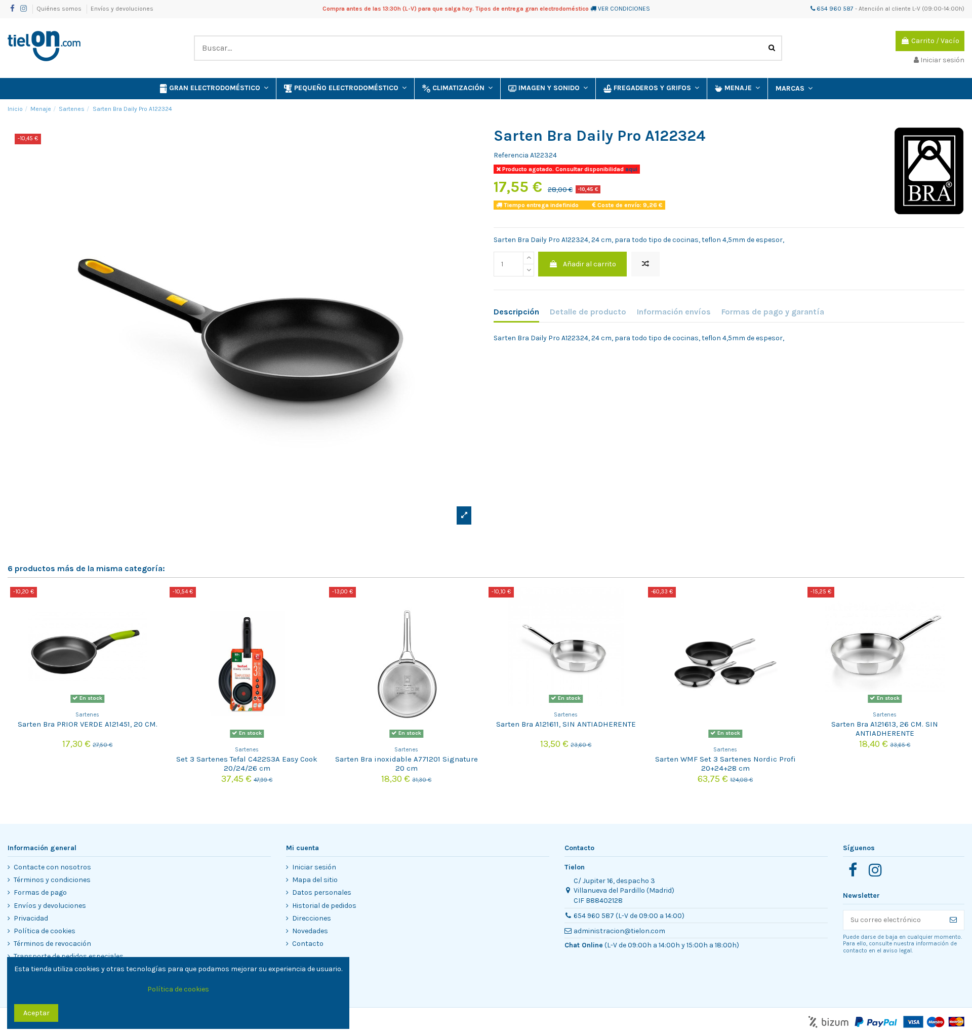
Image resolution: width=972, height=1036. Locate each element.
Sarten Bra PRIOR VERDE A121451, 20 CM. (87, 724)
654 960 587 (834, 8)
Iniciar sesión (314, 867)
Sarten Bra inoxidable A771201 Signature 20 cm (406, 763)
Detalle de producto (588, 311)
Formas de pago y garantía (772, 311)
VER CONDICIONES (624, 8)
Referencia (511, 155)
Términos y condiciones (52, 879)
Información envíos (674, 311)
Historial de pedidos (324, 905)
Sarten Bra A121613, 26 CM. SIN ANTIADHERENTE (884, 729)
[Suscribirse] (953, 920)
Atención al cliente (885, 8)
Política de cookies (44, 931)
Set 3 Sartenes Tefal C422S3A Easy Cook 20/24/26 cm (246, 763)
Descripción (516, 311)
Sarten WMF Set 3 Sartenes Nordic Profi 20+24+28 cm (725, 763)
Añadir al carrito (589, 264)
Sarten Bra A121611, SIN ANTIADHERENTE (566, 724)
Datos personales (321, 892)
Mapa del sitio (315, 879)
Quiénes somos (59, 8)
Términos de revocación (52, 943)
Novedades (310, 931)
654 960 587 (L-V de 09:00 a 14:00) (629, 915)
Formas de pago (40, 892)
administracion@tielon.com (619, 931)
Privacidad (31, 918)
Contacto (307, 943)
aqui (630, 169)
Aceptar (36, 1013)
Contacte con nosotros (52, 867)
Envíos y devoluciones (122, 8)
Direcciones (311, 918)
